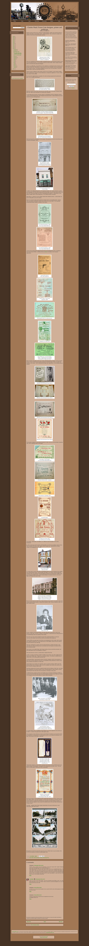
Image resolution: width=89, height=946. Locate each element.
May (14, 62)
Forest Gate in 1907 (16, 51)
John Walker (31, 879)
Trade (22, 21)
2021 (14, 41)
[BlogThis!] (40, 856)
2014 (14, 48)
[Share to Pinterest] (43, 856)
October (15, 56)
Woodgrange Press (46, 857)
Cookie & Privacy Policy (43, 937)
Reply (30, 875)
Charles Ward (31, 857)
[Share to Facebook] (42, 856)
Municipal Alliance (37, 857)
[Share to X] (41, 856)
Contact (73, 21)
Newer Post (29, 921)
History (51, 21)
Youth (59, 21)
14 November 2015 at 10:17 (40, 879)
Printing (41, 857)
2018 (14, 43)
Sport (30, 21)
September (15, 57)
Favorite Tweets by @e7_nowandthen (17, 78)
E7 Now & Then (45, 936)
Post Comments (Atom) (35, 924)
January (15, 67)
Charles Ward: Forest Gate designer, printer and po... (18, 53)
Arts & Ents (37, 21)
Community (44, 21)
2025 (14, 37)
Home (15, 21)
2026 (14, 36)
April (14, 63)
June (14, 61)
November (15, 50)
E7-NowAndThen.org (15, 931)
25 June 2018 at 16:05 (37, 887)
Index (66, 21)
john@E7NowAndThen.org (50, 932)
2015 (14, 47)
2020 (14, 42)
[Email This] (39, 856)
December (15, 49)
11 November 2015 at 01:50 (38, 865)
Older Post (60, 921)
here (46, 251)
